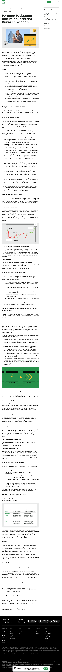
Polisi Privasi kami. (37, 669)
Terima (45, 668)
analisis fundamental (25, 360)
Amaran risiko (4, 661)
